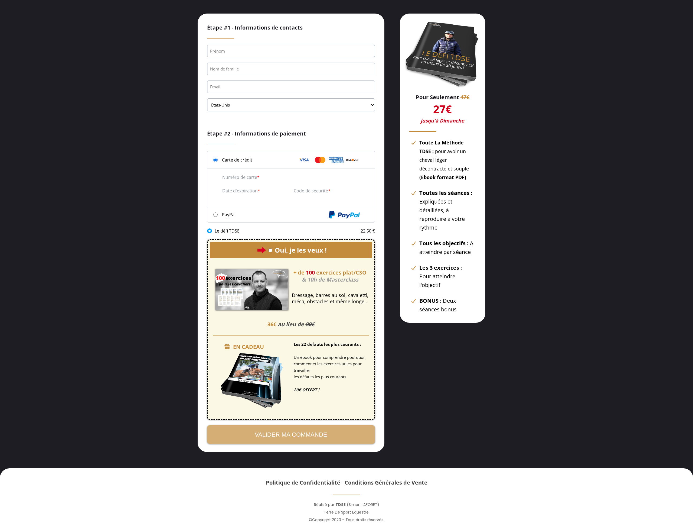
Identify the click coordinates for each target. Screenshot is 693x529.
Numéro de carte (239, 177)
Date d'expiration (240, 191)
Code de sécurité (311, 191)
